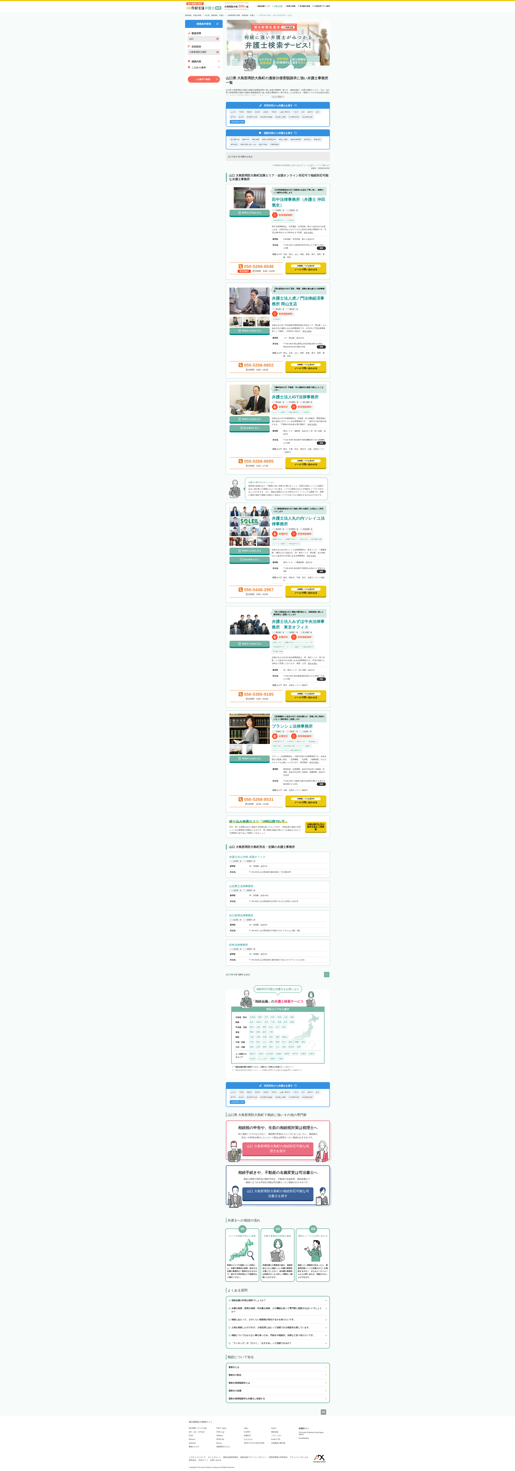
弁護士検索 (278, 6)
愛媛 (297, 1042)
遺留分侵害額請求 (269, 139)
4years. (274, 1428)
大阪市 (292, 731)
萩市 (317, 112)
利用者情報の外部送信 (278, 1457)
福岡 (251, 1047)
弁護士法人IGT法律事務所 (295, 397)
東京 (251, 1022)
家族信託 (317, 139)
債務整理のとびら (223, 1447)
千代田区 (292, 402)
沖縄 (298, 1047)
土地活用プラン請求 (322, 6)
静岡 (258, 1032)
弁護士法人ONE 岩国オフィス (247, 856)
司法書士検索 (305, 6)
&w (195, 1432)
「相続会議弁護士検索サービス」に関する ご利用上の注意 (256, 1067)
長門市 (233, 117)
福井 (284, 1027)
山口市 (233, 112)
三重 (271, 1032)
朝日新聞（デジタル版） (198, 1428)
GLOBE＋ (248, 1432)
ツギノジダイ (276, 1435)
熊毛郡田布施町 (266, 117)
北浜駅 (305, 731)
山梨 (258, 1027)
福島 (292, 1017)
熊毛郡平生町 (252, 117)
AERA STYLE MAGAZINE (254, 1443)
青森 (260, 1017)
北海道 (252, 1017)
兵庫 (258, 1037)
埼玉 (266, 1022)
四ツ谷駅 (306, 402)
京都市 (303, 1054)
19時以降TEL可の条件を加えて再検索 (315, 826)
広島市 (292, 210)
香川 (284, 1042)
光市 (303, 112)
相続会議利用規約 (230, 1457)
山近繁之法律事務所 (241, 886)
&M (190, 1432)
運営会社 (192, 1460)
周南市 (249, 112)
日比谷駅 (306, 529)
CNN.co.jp (220, 1432)
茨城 (279, 1022)
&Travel (201, 1432)
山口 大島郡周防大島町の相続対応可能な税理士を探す (278, 1148)
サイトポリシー (214, 1457)
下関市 (241, 112)
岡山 (258, 1042)
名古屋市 (269, 1054)
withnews (192, 1443)
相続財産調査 (296, 139)
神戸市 (295, 1054)
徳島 (290, 1042)
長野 (264, 1027)
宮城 (279, 1017)
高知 (303, 1042)
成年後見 (234, 144)
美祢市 (241, 117)
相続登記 (307, 139)
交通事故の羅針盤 (278, 1443)
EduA (191, 1435)
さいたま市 (262, 1059)
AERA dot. (220, 1439)
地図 (321, 248)
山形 (285, 1017)
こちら (285, 1070)
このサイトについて (197, 1457)
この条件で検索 (202, 79)
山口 (264, 1042)
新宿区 (292, 632)
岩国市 (265, 112)
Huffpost (219, 1435)
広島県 (278, 210)
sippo (246, 1428)
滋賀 (277, 1037)
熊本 (271, 1047)
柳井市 (310, 112)
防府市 (257, 112)
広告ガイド (203, 1460)
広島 (251, 1042)
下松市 (295, 112)
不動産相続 (274, 144)
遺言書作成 (235, 139)
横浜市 (252, 1054)
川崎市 (272, 1059)
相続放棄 (255, 139)
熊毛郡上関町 (280, 117)
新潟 (251, 1027)
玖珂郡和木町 (294, 117)
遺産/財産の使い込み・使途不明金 (253, 144)
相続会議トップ (264, 6)
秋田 (273, 1017)
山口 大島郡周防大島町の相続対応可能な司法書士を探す (278, 1193)
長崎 (264, 1047)
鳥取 (271, 1042)
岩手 (266, 1017)
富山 (271, 1027)
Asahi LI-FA (275, 1439)
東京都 (278, 402)
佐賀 (258, 1047)
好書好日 (247, 1435)
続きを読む (308, 232)
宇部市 (274, 112)
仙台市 (252, 1059)
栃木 (285, 1022)
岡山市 (292, 309)
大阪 (251, 1037)
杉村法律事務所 (238, 944)
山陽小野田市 (285, 112)
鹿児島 (291, 1047)
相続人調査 (283, 139)
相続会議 (274, 1432)
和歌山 (284, 1037)
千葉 (273, 1022)
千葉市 (280, 1059)
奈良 (271, 1037)
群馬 (292, 1022)
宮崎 (284, 1047)
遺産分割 (245, 139)
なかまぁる (248, 1439)
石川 (277, 1027)
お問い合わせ (215, 1460)
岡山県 (278, 309)
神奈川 (259, 1022)
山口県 (235, 861)
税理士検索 (291, 6)
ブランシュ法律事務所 (292, 726)
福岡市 (287, 1054)
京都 (264, 1037)
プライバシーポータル (299, 1457)
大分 (277, 1047)
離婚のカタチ (194, 1447)
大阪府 (278, 731)
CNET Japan (221, 1428)
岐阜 (264, 1032)
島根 (277, 1042)
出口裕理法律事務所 (241, 915)
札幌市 (279, 1054)
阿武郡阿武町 (307, 117)
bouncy (219, 1443)
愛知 (251, 1032)
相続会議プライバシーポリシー (253, 1457)
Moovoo (192, 1439)
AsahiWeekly (304, 1438)
